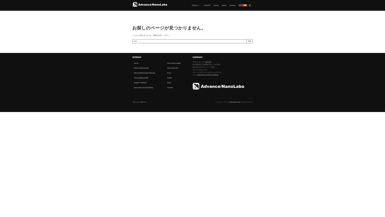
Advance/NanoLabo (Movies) (144, 73)
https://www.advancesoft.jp (207, 75)
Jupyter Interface (140, 83)
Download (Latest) (174, 63)
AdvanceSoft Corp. (235, 102)
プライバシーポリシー (139, 102)
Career (216, 5)
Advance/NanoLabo (141, 68)
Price (169, 73)
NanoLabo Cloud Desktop (143, 88)
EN (241, 5)
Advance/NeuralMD (141, 78)
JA (245, 5)
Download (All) (172, 68)
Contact (232, 5)
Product (195, 5)
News (224, 5)
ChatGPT (207, 5)
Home (136, 63)
